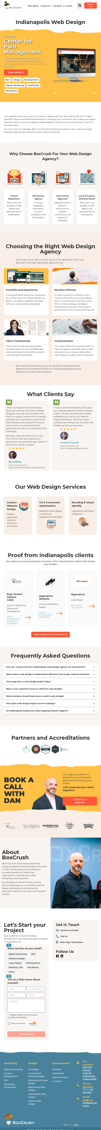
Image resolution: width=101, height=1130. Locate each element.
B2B (72, 605)
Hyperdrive (78, 594)
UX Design (33, 1069)
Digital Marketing (15, 85)
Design (17, 80)
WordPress (11, 91)
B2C (8, 80)
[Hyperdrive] (82, 581)
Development (31, 80)
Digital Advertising (13, 1069)
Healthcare (33, 85)
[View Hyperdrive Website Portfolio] (59, 616)
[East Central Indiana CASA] (18, 581)
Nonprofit (12, 621)
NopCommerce (60, 1077)
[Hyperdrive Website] (50, 582)
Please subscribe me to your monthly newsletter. (22, 1016)
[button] (34, 6)
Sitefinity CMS (16, 967)
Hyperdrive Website (46, 597)
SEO (33, 954)
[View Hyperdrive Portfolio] (92, 609)
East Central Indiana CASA (14, 597)
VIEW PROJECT (16, 72)
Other (12, 972)
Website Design (17, 958)
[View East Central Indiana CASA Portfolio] (28, 620)
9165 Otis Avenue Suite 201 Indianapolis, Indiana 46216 (89, 1073)
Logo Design (77, 608)
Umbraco (57, 1081)
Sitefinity (56, 1069)
